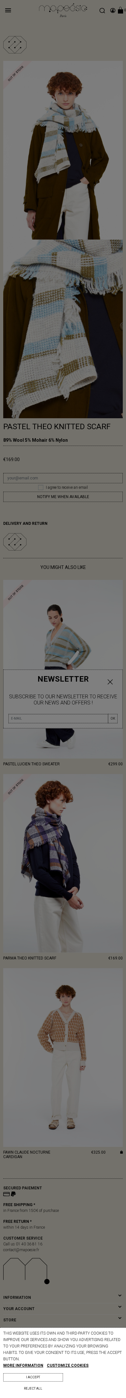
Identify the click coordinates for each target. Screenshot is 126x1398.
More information (23, 1365)
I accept (33, 1377)
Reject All (33, 1388)
